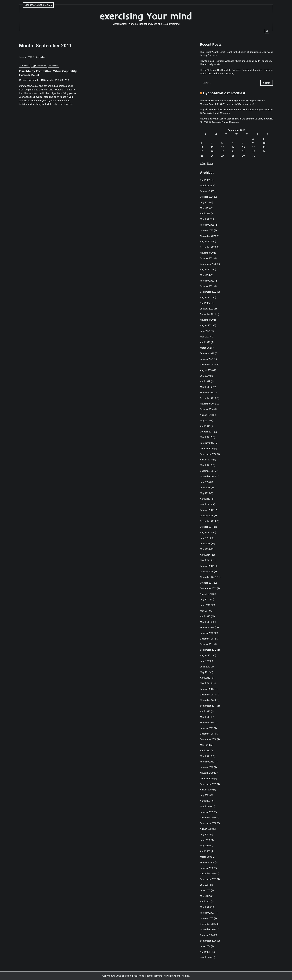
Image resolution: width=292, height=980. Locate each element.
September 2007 (208, 879)
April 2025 (205, 213)
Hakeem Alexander (31, 80)
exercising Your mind (146, 16)
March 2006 (206, 957)
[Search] (267, 31)
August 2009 (206, 789)
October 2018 (207, 409)
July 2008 (205, 834)
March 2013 (206, 622)
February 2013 (207, 627)
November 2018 (208, 403)
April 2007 (205, 901)
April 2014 (205, 554)
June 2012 (205, 666)
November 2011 (208, 700)
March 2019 (206, 387)
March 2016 (206, 465)
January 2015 (206, 515)
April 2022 (205, 303)
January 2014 (206, 571)
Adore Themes (181, 975)
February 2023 (207, 280)
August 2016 (206, 459)
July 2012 (205, 661)
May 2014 (205, 549)
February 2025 (207, 224)
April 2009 (205, 801)
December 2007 (208, 873)
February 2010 (207, 761)
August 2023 (206, 269)
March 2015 (206, 504)
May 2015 (205, 493)
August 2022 (206, 297)
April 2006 (205, 952)
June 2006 (205, 946)
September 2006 (208, 940)
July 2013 (205, 599)
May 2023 (205, 275)
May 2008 (205, 845)
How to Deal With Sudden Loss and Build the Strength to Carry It (232, 118)
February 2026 (207, 191)
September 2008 (208, 823)
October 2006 (207, 935)
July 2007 (205, 884)
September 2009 (208, 784)
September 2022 (208, 291)
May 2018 (205, 420)
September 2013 (208, 588)
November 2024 (208, 236)
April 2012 (205, 677)
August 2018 (206, 415)
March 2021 (206, 347)
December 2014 (208, 521)
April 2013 (205, 616)
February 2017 (207, 443)
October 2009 (207, 778)
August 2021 (206, 325)
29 (243, 155)
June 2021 (205, 331)
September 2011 (208, 705)
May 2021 (205, 336)
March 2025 (206, 219)
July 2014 (205, 538)
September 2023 (208, 264)
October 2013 (207, 582)
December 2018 (208, 398)
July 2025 (205, 202)
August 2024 (206, 241)
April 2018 (205, 426)
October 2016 (207, 448)
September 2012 (208, 649)
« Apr (202, 163)
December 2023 (208, 247)
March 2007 (206, 907)
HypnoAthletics (39, 66)
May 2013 (205, 610)
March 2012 (206, 683)
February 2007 (207, 912)
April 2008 (205, 851)
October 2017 (207, 431)
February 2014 (207, 566)
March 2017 (206, 437)
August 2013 (206, 594)
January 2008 (206, 868)
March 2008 (206, 857)
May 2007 (205, 896)
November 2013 (208, 577)
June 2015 (205, 487)
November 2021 (208, 319)
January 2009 (206, 812)
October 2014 (207, 526)
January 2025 (206, 230)
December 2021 (208, 314)
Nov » (210, 163)
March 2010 (206, 756)
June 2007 (205, 890)
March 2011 (206, 717)
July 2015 (205, 482)
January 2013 (206, 633)
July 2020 (205, 375)
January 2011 (206, 728)
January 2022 (206, 308)
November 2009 (208, 773)
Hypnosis (53, 66)
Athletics (24, 66)
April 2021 (205, 342)
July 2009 (205, 795)
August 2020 (206, 370)
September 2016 (208, 454)
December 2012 (208, 638)
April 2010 (205, 750)
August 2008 (206, 829)
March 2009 (206, 806)
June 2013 (205, 605)
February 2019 (207, 392)
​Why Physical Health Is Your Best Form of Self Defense (228, 109)
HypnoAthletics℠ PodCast (224, 93)
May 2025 (205, 208)
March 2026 (206, 185)
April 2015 (205, 499)
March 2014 (206, 560)
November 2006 (208, 929)
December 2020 (208, 364)
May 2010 (205, 745)
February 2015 (207, 510)
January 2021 (206, 359)
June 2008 (205, 840)
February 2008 (207, 862)
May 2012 (205, 672)
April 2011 (205, 711)
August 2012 (206, 655)
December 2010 (208, 733)
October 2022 (207, 286)
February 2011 (207, 722)
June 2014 (205, 543)
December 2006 (208, 924)
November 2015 (208, 476)
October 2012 (207, 644)
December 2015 (208, 471)
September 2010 (208, 739)
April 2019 (205, 381)
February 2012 (207, 689)
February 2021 (207, 353)
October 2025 (207, 196)
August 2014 (206, 532)
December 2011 (208, 694)
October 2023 (207, 258)
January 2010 (206, 767)
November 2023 (208, 252)
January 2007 (206, 918)
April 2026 (205, 180)
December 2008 (208, 817)
